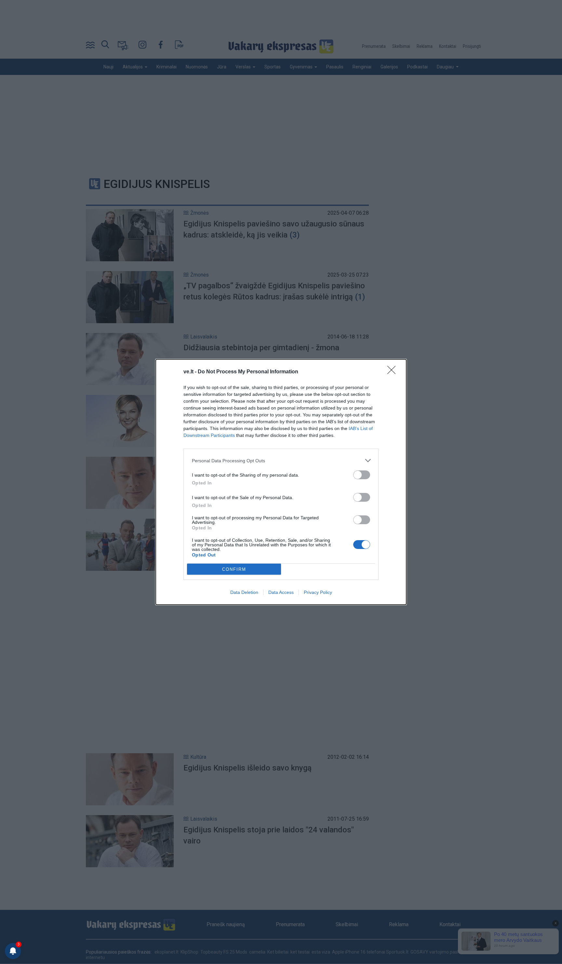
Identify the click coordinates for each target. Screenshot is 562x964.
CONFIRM (234, 569)
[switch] (361, 474)
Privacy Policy (318, 592)
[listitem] (281, 460)
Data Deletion (244, 592)
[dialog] (281, 482)
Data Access (281, 592)
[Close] (393, 372)
